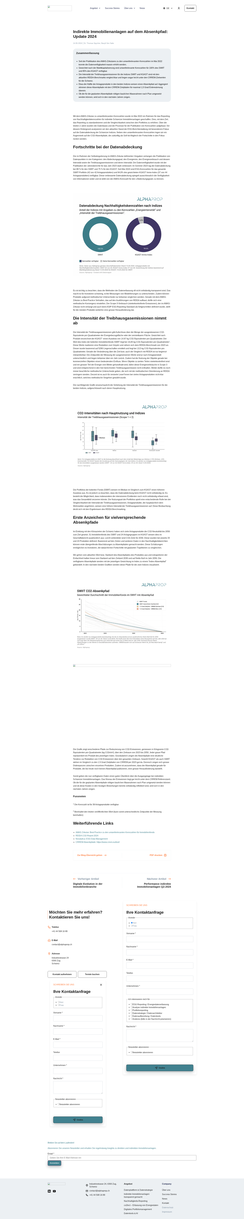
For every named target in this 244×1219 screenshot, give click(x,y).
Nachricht (131, 1026)
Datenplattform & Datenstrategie (138, 1190)
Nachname (132, 947)
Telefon (129, 973)
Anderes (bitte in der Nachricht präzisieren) (152, 1019)
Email (51, 1154)
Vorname (131, 933)
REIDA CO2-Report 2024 (87, 836)
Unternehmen (133, 986)
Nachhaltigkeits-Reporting (135, 1201)
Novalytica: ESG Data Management (92, 839)
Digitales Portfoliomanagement (138, 1209)
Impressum (167, 1212)
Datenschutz (167, 1207)
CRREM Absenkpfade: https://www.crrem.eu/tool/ (98, 842)
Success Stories (112, 8)
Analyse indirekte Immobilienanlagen (149, 1007)
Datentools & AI (131, 1213)
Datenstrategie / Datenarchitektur (147, 1013)
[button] (92, 974)
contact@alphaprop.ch (62, 944)
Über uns (128, 8)
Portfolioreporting (140, 1010)
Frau (135, 926)
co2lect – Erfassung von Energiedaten (141, 1205)
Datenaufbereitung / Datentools (147, 1016)
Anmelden (54, 1163)
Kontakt (165, 1203)
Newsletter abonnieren (143, 1052)
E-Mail (129, 960)
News (142, 8)
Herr (134, 923)
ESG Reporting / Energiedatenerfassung (151, 1004)
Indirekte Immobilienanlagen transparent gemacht (136, 1195)
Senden (162, 1068)
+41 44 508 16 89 (59, 931)
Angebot (94, 8)
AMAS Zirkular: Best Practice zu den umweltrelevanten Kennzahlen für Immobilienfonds (115, 832)
